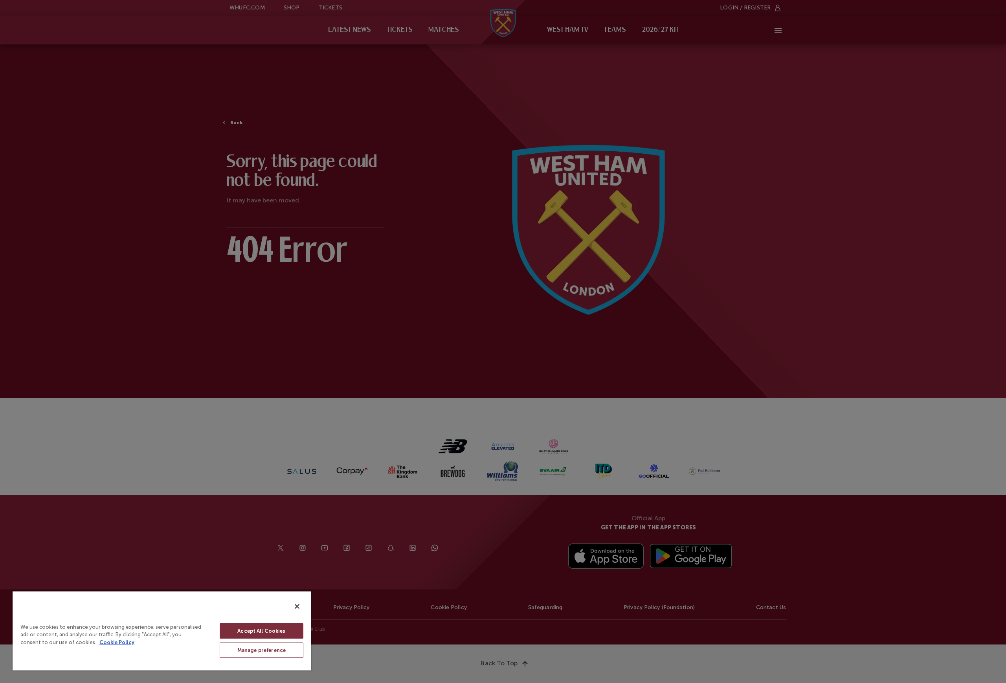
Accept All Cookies (261, 631)
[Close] (297, 606)
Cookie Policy (116, 642)
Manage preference (261, 650)
